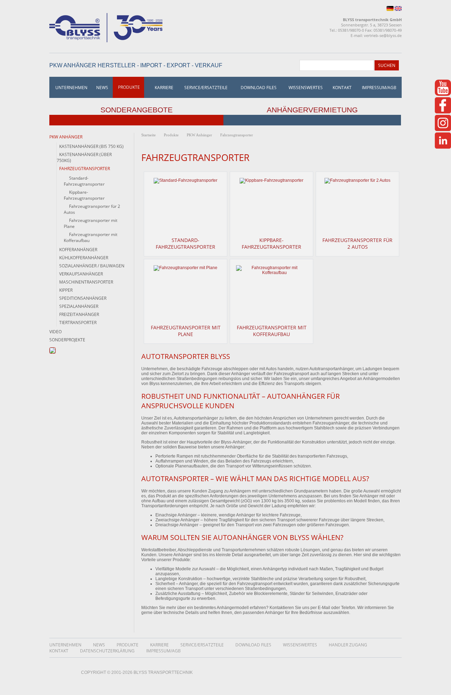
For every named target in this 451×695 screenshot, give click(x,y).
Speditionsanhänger (82, 298)
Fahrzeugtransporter (236, 135)
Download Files (259, 88)
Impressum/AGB (379, 88)
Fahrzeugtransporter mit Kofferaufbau (272, 330)
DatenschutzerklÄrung (107, 651)
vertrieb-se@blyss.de (383, 35)
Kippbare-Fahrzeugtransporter (271, 243)
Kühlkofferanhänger (83, 258)
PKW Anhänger (65, 137)
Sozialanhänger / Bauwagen (91, 266)
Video (55, 332)
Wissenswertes (306, 88)
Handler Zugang (348, 645)
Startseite (148, 135)
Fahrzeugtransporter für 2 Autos (357, 243)
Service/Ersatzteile (206, 88)
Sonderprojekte (67, 340)
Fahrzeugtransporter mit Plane (186, 330)
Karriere (164, 88)
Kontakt (342, 88)
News (102, 88)
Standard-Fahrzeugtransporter (185, 243)
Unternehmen (71, 88)
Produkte (129, 87)
